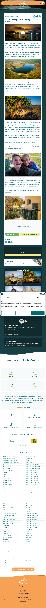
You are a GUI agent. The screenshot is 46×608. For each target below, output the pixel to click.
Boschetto (5, 474)
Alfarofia (35, 81)
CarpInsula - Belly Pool (7, 480)
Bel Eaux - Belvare (6, 468)
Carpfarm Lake (6, 478)
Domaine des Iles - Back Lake (31, 484)
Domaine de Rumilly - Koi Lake (31, 472)
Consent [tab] (8, 297)
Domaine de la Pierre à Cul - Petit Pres (33, 468)
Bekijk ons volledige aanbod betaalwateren (22, 569)
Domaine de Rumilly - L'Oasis (31, 474)
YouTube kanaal (19, 135)
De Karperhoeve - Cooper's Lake (9, 497)
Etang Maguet (5, 511)
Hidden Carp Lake (6, 531)
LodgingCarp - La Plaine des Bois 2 (32, 525)
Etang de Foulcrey (29, 499)
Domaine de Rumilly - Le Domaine (32, 476)
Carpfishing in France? (18, 596)
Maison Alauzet (29, 529)
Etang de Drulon (29, 497)
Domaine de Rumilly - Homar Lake (32, 470)
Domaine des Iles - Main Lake (31, 486)
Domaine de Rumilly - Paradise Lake (32, 482)
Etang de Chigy (29, 495)
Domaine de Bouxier (30, 462)
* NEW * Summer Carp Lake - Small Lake (10, 462)
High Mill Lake (5, 533)
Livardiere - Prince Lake (7, 562)
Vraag (6, 263)
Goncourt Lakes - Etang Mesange (9, 519)
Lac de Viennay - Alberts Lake (8, 550)
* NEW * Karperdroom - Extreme (9, 458)
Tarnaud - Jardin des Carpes (31, 545)
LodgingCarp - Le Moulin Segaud (32, 527)
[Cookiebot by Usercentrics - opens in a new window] (39, 294)
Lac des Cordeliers (6, 554)
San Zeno (28, 543)
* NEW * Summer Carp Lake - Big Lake (10, 460)
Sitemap (5, 599)
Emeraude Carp (29, 492)
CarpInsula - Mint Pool (7, 488)
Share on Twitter (34, 16)
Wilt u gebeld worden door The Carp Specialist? (32, 599)
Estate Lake (28, 494)
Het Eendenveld (6, 529)
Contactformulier (23, 601)
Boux (4, 476)
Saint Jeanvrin (29, 541)
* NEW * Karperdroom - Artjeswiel (9, 456)
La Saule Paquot (6, 549)
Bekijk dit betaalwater (11, 234)
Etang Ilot (28, 507)
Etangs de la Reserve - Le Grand (9, 515)
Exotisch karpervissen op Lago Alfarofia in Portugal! (14, 345)
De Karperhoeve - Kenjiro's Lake (9, 505)
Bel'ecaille (5, 472)
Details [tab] (23, 297)
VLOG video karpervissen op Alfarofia (26, 178)
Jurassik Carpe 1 (6, 541)
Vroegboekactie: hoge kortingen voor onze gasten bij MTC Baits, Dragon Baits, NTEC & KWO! (22, 343)
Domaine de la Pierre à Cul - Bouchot (32, 464)
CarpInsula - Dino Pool (7, 482)
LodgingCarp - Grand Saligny (31, 519)
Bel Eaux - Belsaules (7, 466)
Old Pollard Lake (29, 535)
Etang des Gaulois (29, 505)
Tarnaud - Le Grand (29, 547)
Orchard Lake (28, 537)
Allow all (37, 313)
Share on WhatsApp (40, 16)
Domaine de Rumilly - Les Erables (32, 480)
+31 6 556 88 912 (23, 591)
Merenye (27, 531)
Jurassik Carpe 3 (6, 545)
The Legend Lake (29, 550)
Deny (8, 313)
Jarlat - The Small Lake (7, 537)
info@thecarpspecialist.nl (13, 331)
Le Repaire (5, 556)
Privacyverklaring (19, 599)
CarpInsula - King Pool (7, 486)
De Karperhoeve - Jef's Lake (8, 503)
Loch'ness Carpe (6, 564)
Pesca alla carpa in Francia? (39, 596)
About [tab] (38, 297)
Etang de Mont (28, 503)
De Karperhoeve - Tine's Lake (31, 456)
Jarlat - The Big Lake (7, 535)
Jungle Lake (5, 539)
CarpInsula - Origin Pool (7, 490)
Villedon (27, 552)
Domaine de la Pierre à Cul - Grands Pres (33, 466)
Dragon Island (28, 490)
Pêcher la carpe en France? (23, 597)
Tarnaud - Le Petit (29, 549)
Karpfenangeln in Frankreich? (28, 596)
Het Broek (5, 527)
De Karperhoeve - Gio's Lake (8, 501)
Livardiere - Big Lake (7, 560)
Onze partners (11, 599)
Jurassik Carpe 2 (6, 543)
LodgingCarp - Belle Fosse (31, 511)
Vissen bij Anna (29, 554)
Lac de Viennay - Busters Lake (8, 552)
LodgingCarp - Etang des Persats (32, 515)
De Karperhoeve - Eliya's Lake (8, 499)
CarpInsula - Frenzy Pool (7, 484)
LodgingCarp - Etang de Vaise (31, 513)
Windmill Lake (28, 560)
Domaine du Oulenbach (30, 488)
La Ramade (5, 547)
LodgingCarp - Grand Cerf (31, 517)
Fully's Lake (5, 517)
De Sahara (28, 460)
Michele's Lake (28, 533)
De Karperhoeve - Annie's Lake (8, 495)
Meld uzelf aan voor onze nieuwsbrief (29, 234)
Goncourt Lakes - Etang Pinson (8, 521)
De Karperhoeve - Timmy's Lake (9, 509)
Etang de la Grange (29, 501)
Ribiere (27, 539)
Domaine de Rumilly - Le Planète (32, 478)
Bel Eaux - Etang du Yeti (7, 470)
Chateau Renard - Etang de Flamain (9, 494)
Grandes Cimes (6, 525)
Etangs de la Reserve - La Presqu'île (9, 513)
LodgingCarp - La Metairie (31, 521)
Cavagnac (5, 492)
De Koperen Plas (29, 458)
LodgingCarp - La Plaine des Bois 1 (32, 523)
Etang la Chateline (29, 509)
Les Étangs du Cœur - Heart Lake (9, 558)
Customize (22, 313)
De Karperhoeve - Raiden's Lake (9, 507)
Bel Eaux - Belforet (6, 464)
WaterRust (28, 556)
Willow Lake (28, 558)
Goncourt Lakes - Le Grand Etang (9, 523)
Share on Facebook (37, 16)
